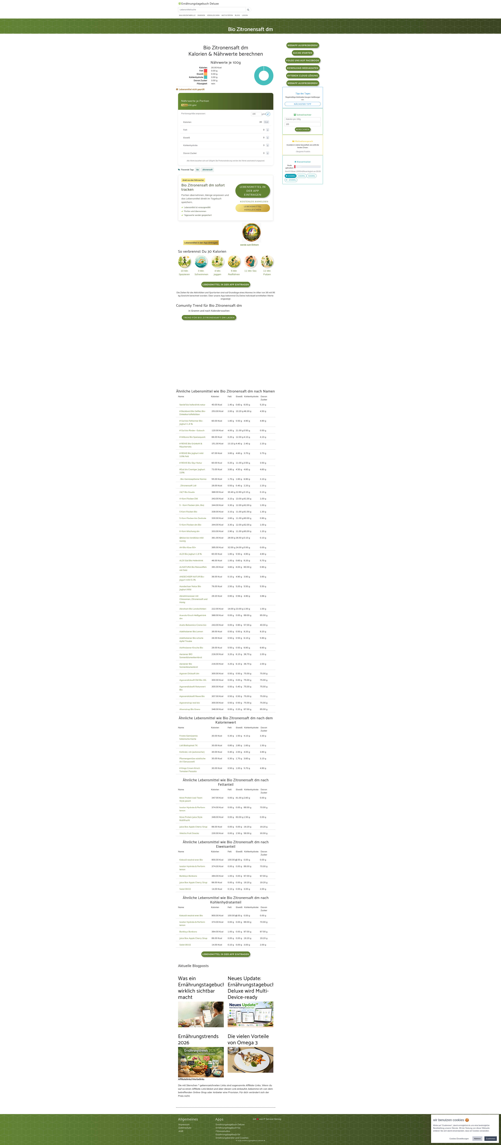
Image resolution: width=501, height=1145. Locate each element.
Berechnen (302, 129)
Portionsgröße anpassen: (193, 113)
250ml (291, 176)
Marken (201, 15)
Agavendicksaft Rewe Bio (192, 696)
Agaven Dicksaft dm (189, 673)
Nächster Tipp (302, 104)
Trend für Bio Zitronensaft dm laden (209, 317)
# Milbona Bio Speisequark (192, 437)
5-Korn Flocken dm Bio (190, 524)
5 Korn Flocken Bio (188, 511)
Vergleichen (213, 15)
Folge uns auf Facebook (302, 60)
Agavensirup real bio (189, 702)
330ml (301, 176)
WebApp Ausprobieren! (303, 45)
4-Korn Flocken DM (188, 498)
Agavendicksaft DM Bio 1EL (193, 680)
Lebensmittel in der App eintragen (253, 190)
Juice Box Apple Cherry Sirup (193, 826)
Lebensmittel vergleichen (253, 208)
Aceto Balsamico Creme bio (192, 625)
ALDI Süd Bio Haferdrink (191, 560)
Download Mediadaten (302, 68)
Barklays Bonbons (188, 876)
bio (197, 169)
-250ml (292, 180)
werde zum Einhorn (249, 244)
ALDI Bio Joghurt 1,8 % (190, 554)
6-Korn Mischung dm (189, 531)
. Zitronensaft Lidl (187, 485)
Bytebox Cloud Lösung (302, 75)
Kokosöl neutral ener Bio (191, 859)
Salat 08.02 (185, 889)
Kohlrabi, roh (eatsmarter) (192, 752)
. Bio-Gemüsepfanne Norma (192, 479)
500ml (311, 176)
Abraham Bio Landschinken (192, 608)
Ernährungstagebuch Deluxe (200, 3)
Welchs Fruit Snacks (189, 833)
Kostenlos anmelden (254, 201)
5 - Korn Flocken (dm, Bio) (191, 505)
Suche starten (302, 53)
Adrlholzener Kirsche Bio (191, 647)
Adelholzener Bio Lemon (191, 631)
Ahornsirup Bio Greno (189, 709)
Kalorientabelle (187, 15)
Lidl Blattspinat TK (188, 745)
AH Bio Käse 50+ (187, 547)
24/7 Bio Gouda (187, 492)
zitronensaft (207, 169)
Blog (237, 15)
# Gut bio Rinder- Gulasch (191, 430)
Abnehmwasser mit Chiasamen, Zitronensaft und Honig (193, 599)
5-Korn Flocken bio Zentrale (192, 518)
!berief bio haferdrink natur (192, 404)
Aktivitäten (227, 15)
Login (245, 15)
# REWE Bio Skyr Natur (190, 462)
